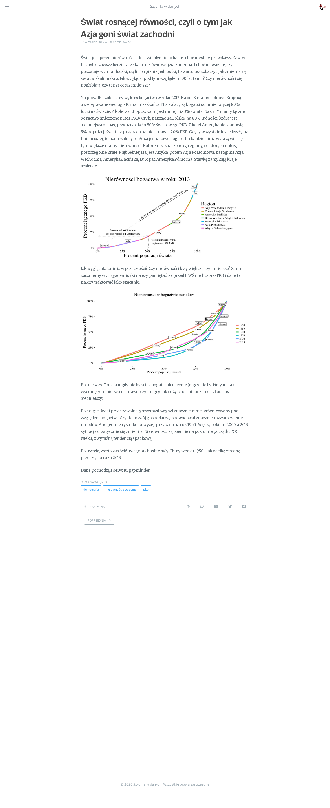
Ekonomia (114, 42)
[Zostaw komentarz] (202, 506)
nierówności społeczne (121, 489)
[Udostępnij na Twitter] (230, 506)
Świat (127, 42)
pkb (145, 489)
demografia (91, 489)
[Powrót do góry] (188, 506)
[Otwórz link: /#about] (322, 6)
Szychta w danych (165, 6)
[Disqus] (165, 585)
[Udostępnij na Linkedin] (216, 506)
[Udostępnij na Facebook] (244, 506)
